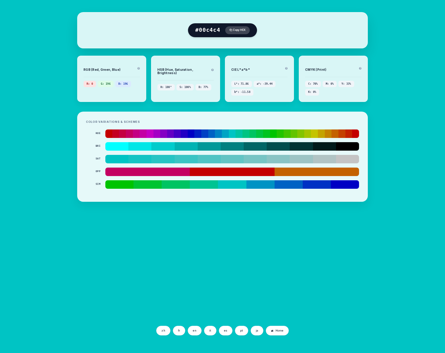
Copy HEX (239, 29)
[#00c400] (273, 133)
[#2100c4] (184, 133)
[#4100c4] (177, 133)
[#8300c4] (163, 133)
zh (163, 330)
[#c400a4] (143, 133)
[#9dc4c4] (301, 159)
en (194, 330)
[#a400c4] (156, 133)
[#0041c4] (204, 133)
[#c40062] (129, 133)
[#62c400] (294, 133)
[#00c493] (204, 184)
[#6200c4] (170, 133)
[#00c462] (252, 133)
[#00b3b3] (186, 146)
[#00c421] (266, 133)
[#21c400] (280, 133)
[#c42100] (348, 133)
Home (279, 330)
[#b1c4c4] (324, 159)
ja (257, 330)
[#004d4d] (278, 146)
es (226, 330)
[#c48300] (328, 133)
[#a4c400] (307, 133)
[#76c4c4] (255, 159)
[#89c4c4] (278, 159)
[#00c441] (259, 133)
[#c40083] (136, 133)
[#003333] (301, 146)
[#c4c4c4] (347, 159)
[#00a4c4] (225, 133)
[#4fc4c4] (209, 159)
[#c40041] (122, 133)
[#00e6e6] (139, 146)
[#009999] (209, 146)
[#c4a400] (321, 133)
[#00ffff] (116, 146)
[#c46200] (334, 133)
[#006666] (255, 146)
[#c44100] (341, 133)
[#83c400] (300, 133)
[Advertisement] (101, 277)
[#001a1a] (324, 146)
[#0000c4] (191, 133)
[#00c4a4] (239, 133)
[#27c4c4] (162, 159)
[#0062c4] (211, 133)
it (210, 330)
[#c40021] (115, 133)
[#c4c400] (314, 133)
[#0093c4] (260, 184)
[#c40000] (108, 133)
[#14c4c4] (139, 159)
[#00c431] (148, 184)
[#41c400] (287, 133)
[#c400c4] (150, 133)
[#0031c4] (317, 184)
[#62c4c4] (232, 159)
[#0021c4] (197, 133)
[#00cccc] (162, 146)
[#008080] (232, 146)
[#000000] (347, 146)
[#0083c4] (218, 133)
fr (179, 330)
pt (241, 330)
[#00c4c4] (232, 133)
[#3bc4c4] (186, 159)
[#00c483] (245, 133)
